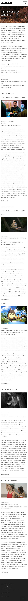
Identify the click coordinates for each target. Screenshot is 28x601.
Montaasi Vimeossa (19, 590)
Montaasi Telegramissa (6, 590)
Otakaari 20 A (4, 594)
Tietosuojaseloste (5, 592)
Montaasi (6, 3)
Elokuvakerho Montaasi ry (7, 584)
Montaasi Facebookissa (6, 588)
